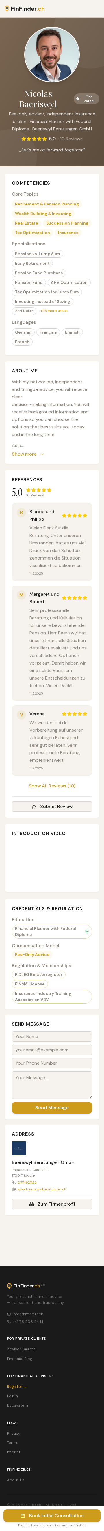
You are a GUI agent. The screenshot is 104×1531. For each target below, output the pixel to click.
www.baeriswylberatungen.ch (42, 1189)
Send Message (52, 1108)
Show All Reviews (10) (52, 786)
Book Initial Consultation (56, 1515)
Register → (17, 1386)
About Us (16, 1479)
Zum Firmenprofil (56, 1204)
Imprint (14, 1452)
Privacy (13, 1433)
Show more (24, 454)
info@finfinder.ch (28, 1314)
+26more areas (54, 310)
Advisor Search (21, 1349)
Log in (12, 1396)
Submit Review (56, 806)
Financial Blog (19, 1358)
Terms (12, 1442)
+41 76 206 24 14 (28, 1321)
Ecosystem (17, 1405)
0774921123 (27, 1182)
